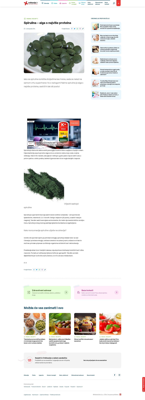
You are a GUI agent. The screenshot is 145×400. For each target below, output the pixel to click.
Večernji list (27, 386)
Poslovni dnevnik (36, 386)
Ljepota (64, 3)
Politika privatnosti (55, 394)
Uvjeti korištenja (44, 394)
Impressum (35, 394)
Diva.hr (44, 386)
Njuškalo (55, 386)
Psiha (55, 3)
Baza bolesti (91, 375)
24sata (61, 386)
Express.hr (80, 386)
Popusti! (67, 386)
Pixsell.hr (72, 386)
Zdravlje (46, 3)
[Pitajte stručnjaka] (143, 384)
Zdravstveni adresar (77, 375)
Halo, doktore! (63, 375)
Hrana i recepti (51, 375)
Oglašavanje (27, 394)
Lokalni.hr (49, 386)
